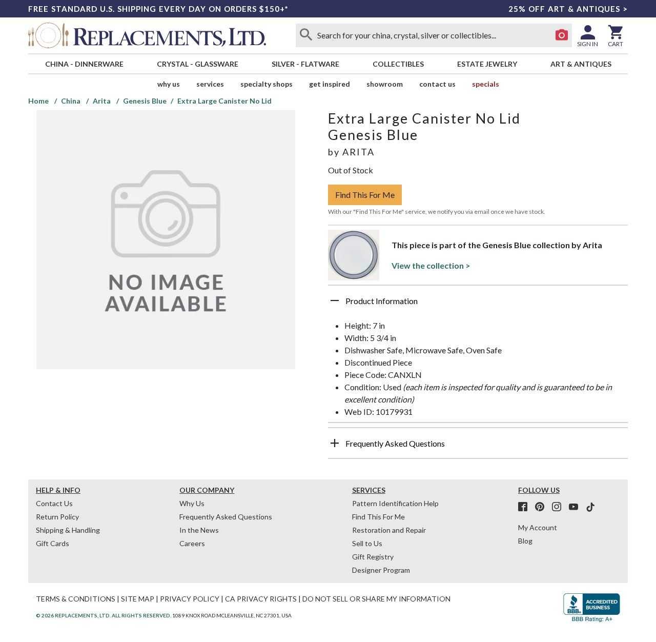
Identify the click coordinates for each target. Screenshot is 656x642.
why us (168, 83)
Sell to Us (367, 543)
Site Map (137, 598)
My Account (537, 527)
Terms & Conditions (75, 598)
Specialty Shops (266, 83)
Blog (525, 540)
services (210, 83)
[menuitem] (84, 63)
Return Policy (57, 516)
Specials (485, 83)
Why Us (191, 503)
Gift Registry (373, 556)
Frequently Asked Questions (225, 516)
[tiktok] (590, 507)
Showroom (384, 83)
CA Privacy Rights (261, 598)
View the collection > (431, 265)
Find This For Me (365, 194)
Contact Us (437, 83)
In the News (199, 530)
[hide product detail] (334, 300)
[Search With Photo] (561, 35)
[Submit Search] (306, 35)
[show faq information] (334, 443)
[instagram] (559, 507)
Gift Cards (52, 543)
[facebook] (526, 507)
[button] (478, 304)
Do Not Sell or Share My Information (376, 598)
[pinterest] (542, 507)
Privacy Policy (189, 598)
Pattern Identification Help (395, 503)
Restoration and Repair (389, 530)
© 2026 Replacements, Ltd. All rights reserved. (103, 615)
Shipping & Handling (68, 530)
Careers (192, 543)
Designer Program (381, 570)
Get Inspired (329, 83)
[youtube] (576, 507)
